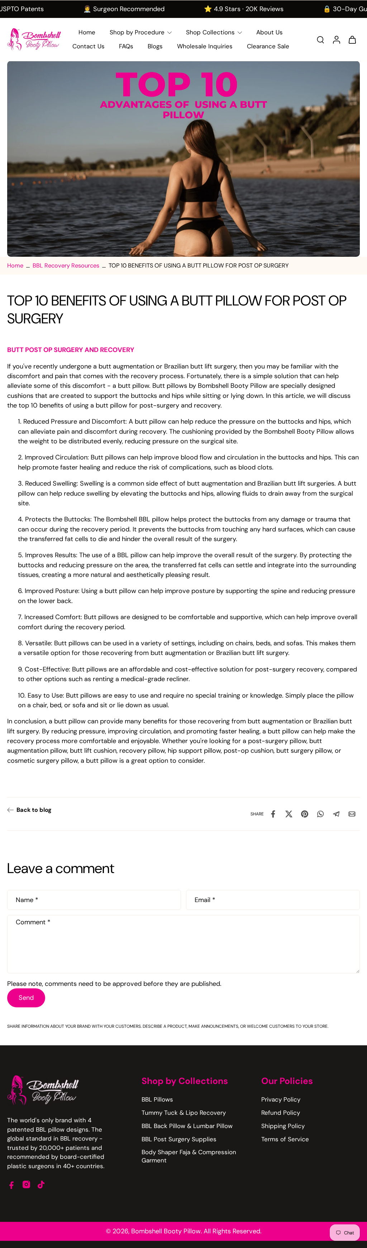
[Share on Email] (352, 814)
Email (205, 900)
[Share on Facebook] (273, 814)
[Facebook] (11, 1184)
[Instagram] (26, 1184)
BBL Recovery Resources (66, 265)
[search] (320, 39)
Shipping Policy (283, 1126)
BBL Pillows (157, 1099)
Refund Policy (280, 1113)
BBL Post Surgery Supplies (179, 1139)
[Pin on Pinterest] (305, 814)
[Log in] (336, 39)
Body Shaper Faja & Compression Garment (189, 1156)
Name (27, 900)
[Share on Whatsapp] (320, 814)
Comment (33, 922)
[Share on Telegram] (336, 814)
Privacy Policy (280, 1099)
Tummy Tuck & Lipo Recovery (184, 1113)
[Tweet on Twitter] (289, 814)
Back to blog (34, 810)
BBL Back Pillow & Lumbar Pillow (187, 1126)
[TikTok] (41, 1184)
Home (15, 265)
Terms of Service (285, 1139)
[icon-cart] (352, 39)
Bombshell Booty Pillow (166, 1231)
